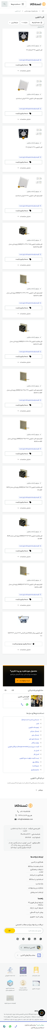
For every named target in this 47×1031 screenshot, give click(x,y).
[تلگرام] (23, 939)
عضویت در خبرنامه (9, 930)
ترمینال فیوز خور (34, 739)
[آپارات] (17, 939)
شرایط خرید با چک (36, 908)
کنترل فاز (36, 754)
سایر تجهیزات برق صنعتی (31, 11)
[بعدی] (6, 690)
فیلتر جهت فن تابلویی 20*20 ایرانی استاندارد (28, 195)
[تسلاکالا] (23, 805)
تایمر (37, 723)
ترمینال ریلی (35, 735)
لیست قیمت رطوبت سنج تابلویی (29, 758)
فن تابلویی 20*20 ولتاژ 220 (34, 147)
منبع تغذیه (35, 766)
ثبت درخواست (25, 680)
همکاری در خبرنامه (36, 875)
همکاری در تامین (37, 862)
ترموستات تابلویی (34, 727)
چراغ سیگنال (35, 743)
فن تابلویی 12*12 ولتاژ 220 (34, 50)
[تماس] (22, 704)
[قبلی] (12, 690)
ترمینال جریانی (34, 731)
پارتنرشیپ (39, 884)
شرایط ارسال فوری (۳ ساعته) (35, 903)
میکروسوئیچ (35, 769)
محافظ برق (36, 762)
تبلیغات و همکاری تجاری (36, 870)
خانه (43, 11)
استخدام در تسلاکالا (36, 879)
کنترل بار (36, 750)
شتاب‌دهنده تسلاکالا (35, 866)
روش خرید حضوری (36, 917)
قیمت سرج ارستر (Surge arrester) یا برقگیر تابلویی (23, 746)
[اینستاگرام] (29, 939)
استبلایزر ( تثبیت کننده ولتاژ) (30, 719)
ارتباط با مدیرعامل (36, 892)
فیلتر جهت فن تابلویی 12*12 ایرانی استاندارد (29, 98)
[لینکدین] (35, 939)
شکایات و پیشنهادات (35, 888)
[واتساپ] (27, 704)
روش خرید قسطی (36, 912)
